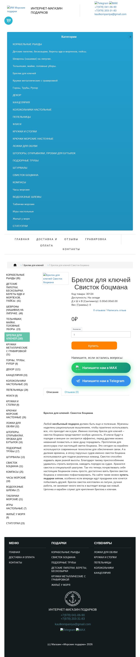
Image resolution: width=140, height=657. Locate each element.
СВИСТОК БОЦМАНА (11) (14, 464)
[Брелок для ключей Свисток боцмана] (55, 279)
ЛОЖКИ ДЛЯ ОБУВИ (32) (13, 425)
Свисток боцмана (63, 557)
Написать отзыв (116, 310)
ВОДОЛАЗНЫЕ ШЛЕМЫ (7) (14, 488)
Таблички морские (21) (14, 498)
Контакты (71, 249)
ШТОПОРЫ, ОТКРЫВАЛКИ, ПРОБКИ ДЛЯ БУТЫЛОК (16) (15, 437)
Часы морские (21, 189)
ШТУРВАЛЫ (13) (15, 457)
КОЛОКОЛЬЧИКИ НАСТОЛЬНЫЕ (32, 109)
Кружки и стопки (105, 557)
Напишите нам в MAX (99, 368)
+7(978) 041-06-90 (105, 7)
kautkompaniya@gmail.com (111, 14)
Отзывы (71, 239)
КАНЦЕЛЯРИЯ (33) (16, 375)
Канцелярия (102, 573)
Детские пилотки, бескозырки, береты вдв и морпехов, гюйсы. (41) (15, 292)
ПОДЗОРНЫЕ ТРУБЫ (25, 160)
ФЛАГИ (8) (12, 395)
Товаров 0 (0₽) (8, 21)
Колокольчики (104, 567)
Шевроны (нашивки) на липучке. (32, 58)
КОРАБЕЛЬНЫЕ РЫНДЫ (27, 44)
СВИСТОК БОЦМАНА (25, 175)
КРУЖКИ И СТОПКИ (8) (12, 403)
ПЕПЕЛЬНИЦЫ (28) (17, 390)
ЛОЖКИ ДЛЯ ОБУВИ (25, 146)
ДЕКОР (17, 95)
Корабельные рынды (65, 552)
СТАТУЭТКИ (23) (15, 523)
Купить (93, 345)
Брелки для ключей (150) (14, 337)
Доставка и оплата (46, 242)
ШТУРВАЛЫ (20, 167)
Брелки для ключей (24, 73)
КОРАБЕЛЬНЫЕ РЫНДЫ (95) (15, 277)
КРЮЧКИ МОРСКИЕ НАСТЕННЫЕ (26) (16, 414)
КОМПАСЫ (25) (14, 472)
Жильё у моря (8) (15, 516)
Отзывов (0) (72, 392)
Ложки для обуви (105, 552)
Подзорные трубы (63, 562)
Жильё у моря (21, 218)
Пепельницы (102, 562)
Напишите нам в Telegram (103, 381)
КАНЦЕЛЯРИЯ (21, 102)
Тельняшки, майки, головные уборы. (34, 66)
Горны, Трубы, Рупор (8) (15, 362)
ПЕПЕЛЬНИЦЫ (22, 116)
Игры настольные (23, 211)
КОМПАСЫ (19, 182)
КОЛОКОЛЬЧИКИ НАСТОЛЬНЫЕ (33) (17, 382)
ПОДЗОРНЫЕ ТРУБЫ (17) (14, 450)
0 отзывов (99, 310)
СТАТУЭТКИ (20, 226)
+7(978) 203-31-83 (105, 10)
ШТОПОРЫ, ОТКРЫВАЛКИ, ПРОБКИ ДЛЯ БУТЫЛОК (44, 153)
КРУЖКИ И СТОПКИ (25, 131)
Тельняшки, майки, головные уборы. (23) (14, 324)
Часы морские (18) (16, 479)
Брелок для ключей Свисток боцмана (70, 265)
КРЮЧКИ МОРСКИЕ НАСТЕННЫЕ (33, 138)
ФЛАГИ (17, 124)
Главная (22, 239)
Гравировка (96, 239)
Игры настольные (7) (16, 507)
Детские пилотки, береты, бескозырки (69, 569)
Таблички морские (23, 204)
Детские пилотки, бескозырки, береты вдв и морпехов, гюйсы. (50, 51)
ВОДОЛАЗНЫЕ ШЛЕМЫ (27, 196)
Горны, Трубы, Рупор (25, 87)
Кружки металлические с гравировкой (35, 80)
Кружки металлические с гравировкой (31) (17, 349)
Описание (52, 392)
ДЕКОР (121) (13, 369)
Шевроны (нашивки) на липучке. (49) (15, 310)
